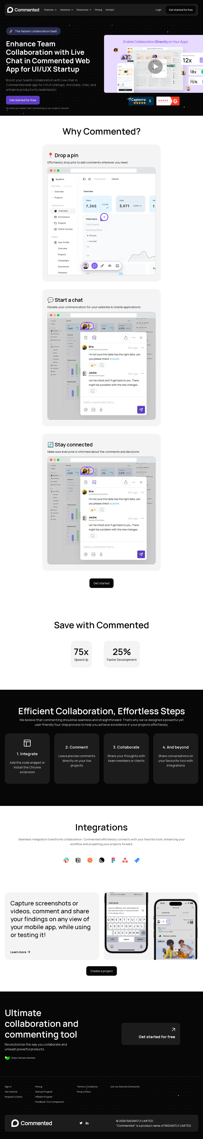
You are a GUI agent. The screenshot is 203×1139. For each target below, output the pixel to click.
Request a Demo (14, 1096)
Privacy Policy (84, 1091)
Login (158, 9)
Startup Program (43, 1091)
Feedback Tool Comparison (49, 1101)
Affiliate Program (43, 1096)
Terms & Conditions (87, 1086)
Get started (101, 583)
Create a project (101, 971)
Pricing (98, 9)
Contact (109, 9)
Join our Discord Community (125, 1086)
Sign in (8, 1086)
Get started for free (181, 10)
